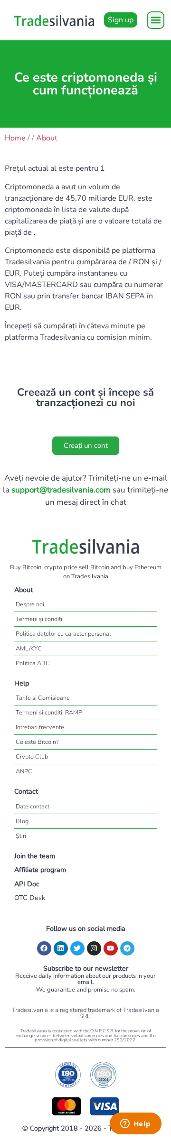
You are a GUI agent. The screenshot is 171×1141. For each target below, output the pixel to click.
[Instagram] (94, 948)
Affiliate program (40, 869)
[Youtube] (111, 948)
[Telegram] (127, 948)
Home (15, 138)
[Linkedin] (61, 948)
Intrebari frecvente (40, 727)
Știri (21, 836)
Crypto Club (32, 756)
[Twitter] (77, 948)
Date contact (32, 806)
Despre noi (30, 604)
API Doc (26, 884)
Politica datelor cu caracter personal (63, 634)
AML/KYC (29, 648)
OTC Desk (29, 897)
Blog (22, 821)
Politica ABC (33, 663)
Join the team (34, 856)
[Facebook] (44, 948)
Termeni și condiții (40, 619)
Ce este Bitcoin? (37, 742)
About (46, 138)
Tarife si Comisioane (43, 698)
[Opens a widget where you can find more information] (135, 1124)
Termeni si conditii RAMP (49, 712)
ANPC (24, 771)
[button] (155, 20)
